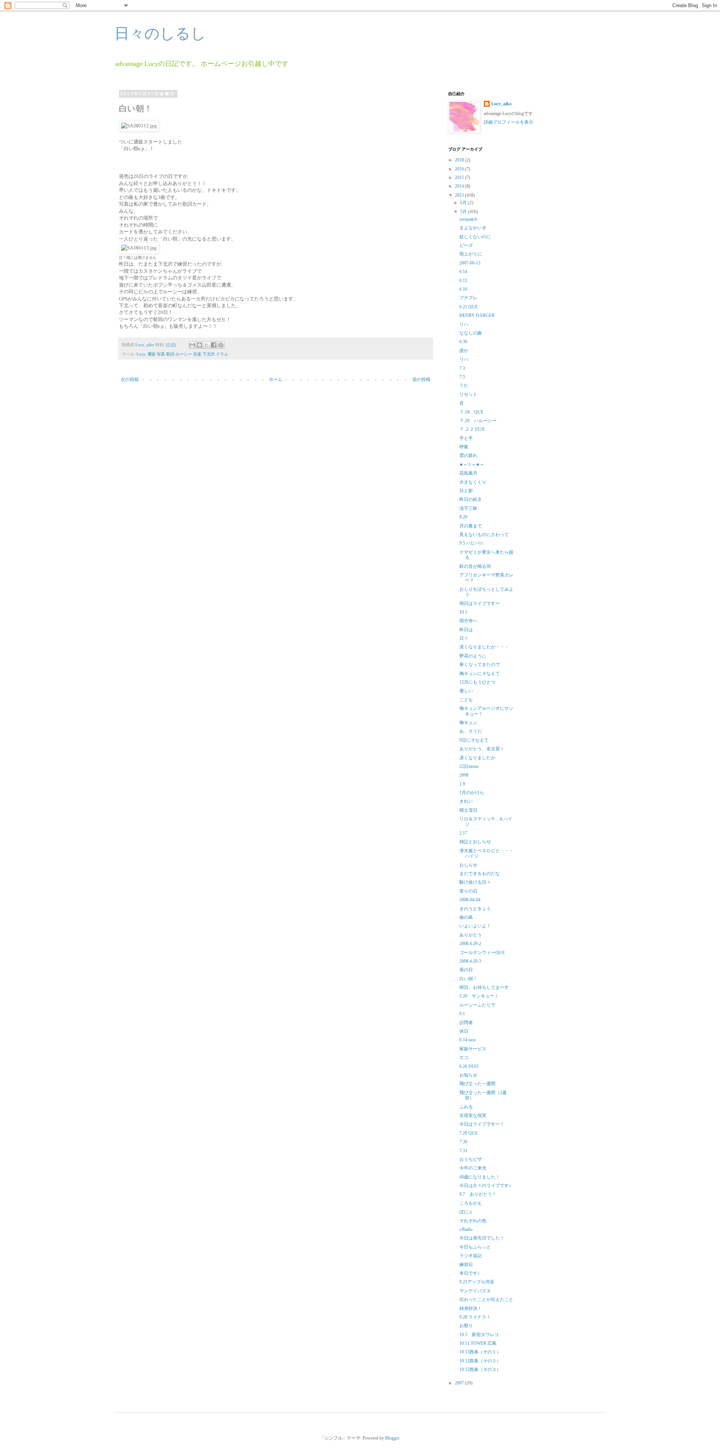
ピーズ (466, 245)
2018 (460, 160)
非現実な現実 (472, 1115)
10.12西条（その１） (480, 1351)
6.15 (463, 280)
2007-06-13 (469, 263)
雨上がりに (470, 254)
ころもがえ (470, 1203)
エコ (463, 1057)
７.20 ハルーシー (477, 420)
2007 (460, 1383)
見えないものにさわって (484, 534)
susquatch (468, 219)
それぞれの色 (472, 1220)
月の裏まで (470, 526)
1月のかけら (471, 792)
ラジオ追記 (470, 1255)
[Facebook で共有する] (214, 345)
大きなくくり (472, 482)
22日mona (468, 766)
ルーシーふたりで (477, 1005)
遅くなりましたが (477, 757)
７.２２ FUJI (471, 429)
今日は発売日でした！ (481, 1238)
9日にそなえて (474, 740)
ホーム (275, 379)
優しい (466, 690)
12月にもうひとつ (477, 682)
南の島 (466, 917)
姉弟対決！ (470, 1308)
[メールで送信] (192, 345)
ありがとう (470, 935)
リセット (468, 394)
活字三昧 (468, 508)
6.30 (463, 341)
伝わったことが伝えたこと (486, 1299)
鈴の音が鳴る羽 (475, 566)
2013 (460, 195)
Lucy (140, 354)
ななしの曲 (470, 333)
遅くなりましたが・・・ (484, 647)
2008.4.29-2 (470, 943)
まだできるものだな (479, 873)
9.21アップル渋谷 (476, 1281)
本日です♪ (469, 1273)
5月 (464, 211)
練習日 (466, 1264)
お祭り (466, 1325)
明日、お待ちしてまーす (484, 987)
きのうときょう (475, 908)
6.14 (463, 271)
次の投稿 (130, 379)
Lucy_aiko (501, 103)
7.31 (463, 1150)
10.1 (463, 612)
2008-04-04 (469, 899)
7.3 (462, 368)
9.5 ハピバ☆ (471, 543)
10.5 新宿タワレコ (479, 1334)
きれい (466, 801)
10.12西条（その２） (480, 1360)
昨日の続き (470, 499)
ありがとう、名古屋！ (481, 748)
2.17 (463, 833)
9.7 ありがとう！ (477, 1194)
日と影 (466, 490)
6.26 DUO (468, 1066)
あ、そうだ (470, 731)
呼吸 (463, 446)
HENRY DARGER (477, 315)
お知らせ (468, 1075)
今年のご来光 (472, 1168)
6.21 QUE (468, 306)
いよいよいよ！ (475, 926)
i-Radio (465, 1229)
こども (466, 699)
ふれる (466, 1107)
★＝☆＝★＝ (471, 464)
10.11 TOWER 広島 (477, 1343)
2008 (463, 775)
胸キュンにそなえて (479, 673)
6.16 (463, 289)
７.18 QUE (471, 412)
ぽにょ (466, 1211)
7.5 (462, 376)
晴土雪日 (468, 810)
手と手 (466, 438)
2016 (460, 169)
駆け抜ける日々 (475, 882)
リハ (463, 324)
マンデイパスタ (475, 1290)
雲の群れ (468, 455)
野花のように (472, 656)
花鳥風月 (468, 473)
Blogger (392, 1438)
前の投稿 (421, 379)
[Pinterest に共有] (221, 345)
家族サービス (472, 1048)
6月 (464, 202)
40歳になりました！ (479, 1177)
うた (463, 385)
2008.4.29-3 (470, 961)
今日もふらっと (475, 1247)
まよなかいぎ (472, 227)
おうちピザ (470, 1159)
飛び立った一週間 (477, 1083)
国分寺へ (468, 620)
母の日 (466, 969)
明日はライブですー (479, 603)
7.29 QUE (468, 1133)
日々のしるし (160, 33)
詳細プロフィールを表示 (508, 122)
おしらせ (468, 865)
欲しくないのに (475, 236)
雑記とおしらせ (475, 841)
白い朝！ (468, 978)
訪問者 (466, 1022)
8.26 (463, 517)
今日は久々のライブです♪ (485, 1185)
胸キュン (468, 722)
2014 (460, 186)
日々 (463, 638)
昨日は (466, 629)
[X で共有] (206, 345)
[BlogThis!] (199, 345)
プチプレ (468, 297)
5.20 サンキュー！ (479, 996)
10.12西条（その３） (480, 1369)
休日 (463, 1031)
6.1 (462, 1013)
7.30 (463, 1141)
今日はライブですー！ (481, 1124)
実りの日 (468, 891)
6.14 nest (467, 1039)
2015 (460, 177)
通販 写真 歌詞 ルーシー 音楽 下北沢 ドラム (187, 354)
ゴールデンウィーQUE (482, 952)
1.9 (462, 784)
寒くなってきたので (479, 664)
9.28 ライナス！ (475, 1317)
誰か (463, 350)
